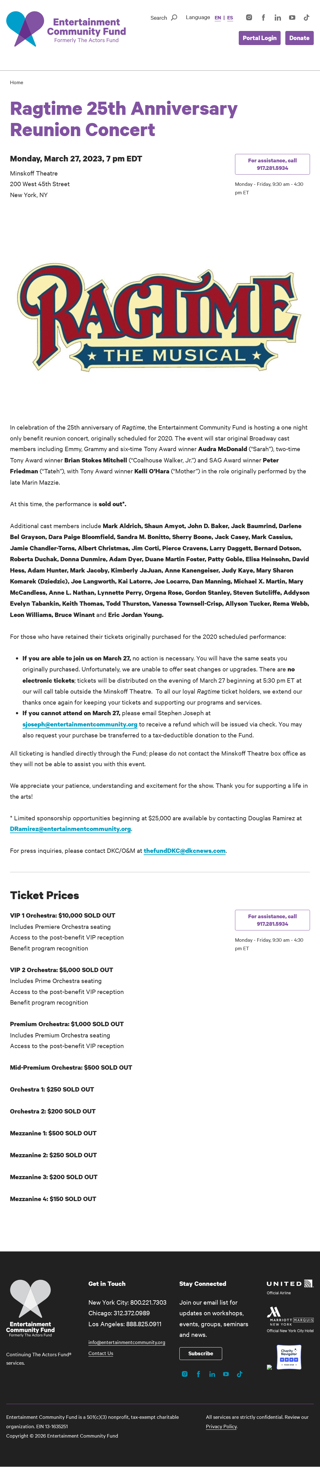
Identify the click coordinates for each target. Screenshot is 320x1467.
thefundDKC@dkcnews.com (185, 850)
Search (159, 17)
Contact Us (100, 1352)
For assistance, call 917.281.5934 (272, 164)
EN (218, 17)
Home (16, 82)
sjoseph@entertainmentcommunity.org (80, 724)
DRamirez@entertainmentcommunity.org (70, 828)
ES (230, 17)
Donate (299, 38)
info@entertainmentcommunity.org (126, 1341)
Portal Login (260, 38)
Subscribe (200, 1353)
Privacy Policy (221, 1426)
